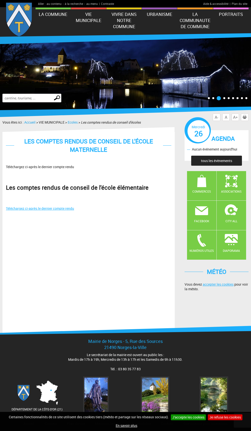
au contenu (54, 4)
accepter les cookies (218, 284)
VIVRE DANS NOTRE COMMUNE (124, 20)
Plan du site (239, 4)
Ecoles (73, 122)
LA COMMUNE (53, 14)
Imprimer (244, 117)
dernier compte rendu (40, 208)
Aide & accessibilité (215, 4)
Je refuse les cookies (225, 417)
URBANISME (159, 14)
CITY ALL (231, 221)
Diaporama (231, 251)
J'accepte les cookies (188, 417)
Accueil (30, 122)
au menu (92, 4)
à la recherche (74, 4)
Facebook (201, 221)
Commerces (201, 191)
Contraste (107, 4)
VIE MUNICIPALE (88, 17)
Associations (231, 191)
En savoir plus (126, 425)
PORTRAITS (231, 14)
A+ (235, 117)
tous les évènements (216, 160)
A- (216, 117)
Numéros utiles (201, 251)
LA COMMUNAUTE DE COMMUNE (195, 20)
